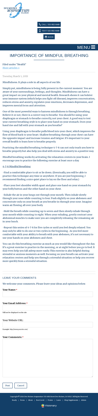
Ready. (14, 400)
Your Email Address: (14, 303)
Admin (83, 400)
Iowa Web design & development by (49, 406)
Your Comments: (12, 337)
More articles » (11, 67)
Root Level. (40, 400)
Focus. (22, 400)
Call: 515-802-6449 (49, 24)
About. (30, 400)
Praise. (50, 400)
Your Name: (9, 289)
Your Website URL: (13, 320)
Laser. (58, 400)
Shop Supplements (71, 400)
